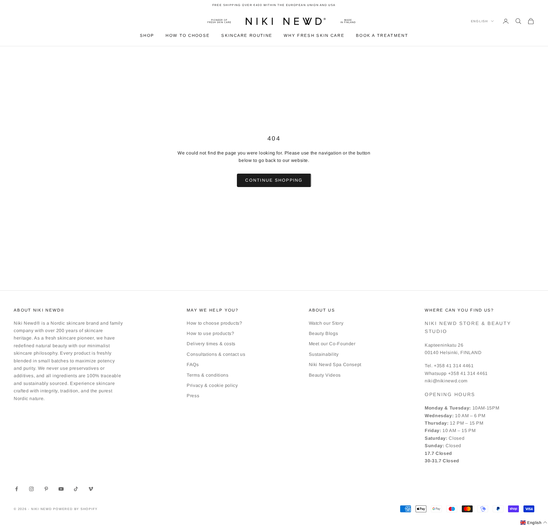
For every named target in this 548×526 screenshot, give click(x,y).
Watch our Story (326, 323)
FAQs (193, 364)
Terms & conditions (208, 375)
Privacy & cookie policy (212, 385)
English (479, 21)
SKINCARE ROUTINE (246, 35)
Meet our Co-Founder (332, 343)
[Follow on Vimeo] (91, 489)
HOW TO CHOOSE (188, 35)
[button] (533, 522)
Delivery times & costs (211, 343)
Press (193, 395)
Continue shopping (274, 180)
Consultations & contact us (216, 354)
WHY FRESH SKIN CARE (314, 35)
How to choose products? (214, 323)
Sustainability (324, 354)
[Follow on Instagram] (31, 489)
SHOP (147, 35)
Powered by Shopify (75, 509)
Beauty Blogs (323, 333)
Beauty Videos (325, 375)
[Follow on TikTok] (76, 489)
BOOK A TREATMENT (382, 35)
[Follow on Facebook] (16, 489)
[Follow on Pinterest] (46, 489)
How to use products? (210, 333)
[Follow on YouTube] (61, 489)
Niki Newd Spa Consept (335, 364)
